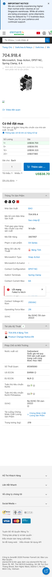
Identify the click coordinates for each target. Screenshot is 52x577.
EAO (30, 208)
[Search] (47, 40)
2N (29, 309)
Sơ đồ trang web (9, 542)
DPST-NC (32, 269)
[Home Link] (22, 33)
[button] (4, 33)
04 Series (32, 243)
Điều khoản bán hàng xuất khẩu (16, 538)
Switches (39, 47)
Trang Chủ (7, 47)
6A (29, 281)
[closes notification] (48, 3)
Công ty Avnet (8, 557)
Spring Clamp (34, 275)
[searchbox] (23, 40)
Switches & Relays (23, 47)
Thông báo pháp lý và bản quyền (17, 535)
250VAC (32, 302)
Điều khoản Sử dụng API (30, 542)
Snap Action (34, 257)
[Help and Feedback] (46, 571)
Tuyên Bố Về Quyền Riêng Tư (15, 531)
